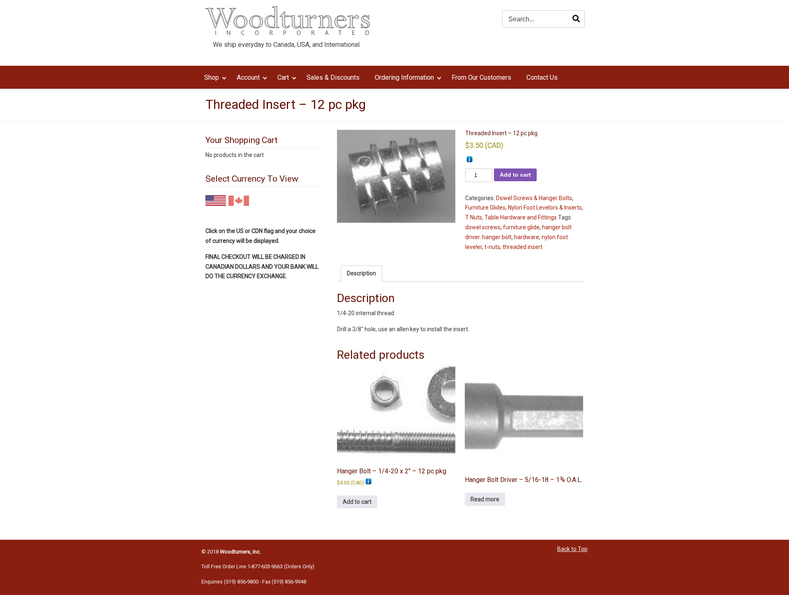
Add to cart (515, 174)
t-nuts (492, 247)
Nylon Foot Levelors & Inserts (545, 207)
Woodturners (287, 20)
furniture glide (521, 227)
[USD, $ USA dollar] (215, 199)
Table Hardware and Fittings (520, 217)
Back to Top (572, 549)
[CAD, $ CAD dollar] (238, 199)
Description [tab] (361, 273)
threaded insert (522, 247)
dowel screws (483, 227)
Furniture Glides (485, 207)
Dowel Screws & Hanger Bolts (534, 198)
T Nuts (473, 217)
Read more (485, 499)
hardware (526, 237)
